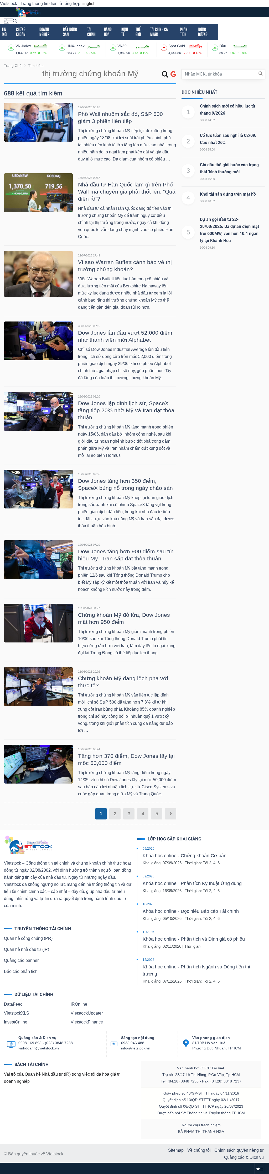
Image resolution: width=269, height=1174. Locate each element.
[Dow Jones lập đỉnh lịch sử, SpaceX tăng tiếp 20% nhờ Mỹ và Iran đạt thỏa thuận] (38, 411)
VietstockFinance (87, 1022)
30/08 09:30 (207, 247)
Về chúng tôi (199, 1150)
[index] (11, 46)
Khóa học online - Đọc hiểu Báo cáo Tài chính (191, 911)
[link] (8, 20)
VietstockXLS (16, 1013)
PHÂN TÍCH (184, 32)
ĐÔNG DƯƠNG (203, 32)
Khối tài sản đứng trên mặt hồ (228, 194)
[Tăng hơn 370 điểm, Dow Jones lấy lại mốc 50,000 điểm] (38, 764)
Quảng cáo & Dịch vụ (244, 1157)
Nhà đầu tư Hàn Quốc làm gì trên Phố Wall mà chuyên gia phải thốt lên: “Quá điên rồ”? (126, 191)
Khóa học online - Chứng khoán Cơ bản (184, 855)
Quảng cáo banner (21, 960)
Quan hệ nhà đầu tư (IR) (26, 949)
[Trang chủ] (28, 844)
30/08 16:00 (207, 178)
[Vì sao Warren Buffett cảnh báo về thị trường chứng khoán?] (38, 273)
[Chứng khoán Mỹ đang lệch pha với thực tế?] (38, 686)
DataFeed (13, 1004)
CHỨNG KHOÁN (20, 32)
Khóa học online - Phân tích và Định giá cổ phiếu (194, 939)
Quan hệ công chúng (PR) (28, 938)
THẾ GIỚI (138, 32)
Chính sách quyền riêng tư (239, 1150)
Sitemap (176, 1150)
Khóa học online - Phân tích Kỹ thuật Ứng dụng (192, 883)
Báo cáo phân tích (21, 971)
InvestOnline (15, 1022)
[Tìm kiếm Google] (173, 74)
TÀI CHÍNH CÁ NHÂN (159, 32)
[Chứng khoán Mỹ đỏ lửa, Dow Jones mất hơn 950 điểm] (38, 622)
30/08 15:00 (207, 149)
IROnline (79, 1004)
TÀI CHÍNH (91, 32)
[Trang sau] (170, 813)
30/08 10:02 (207, 201)
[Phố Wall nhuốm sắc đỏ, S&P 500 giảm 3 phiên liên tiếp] (38, 122)
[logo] (28, 11)
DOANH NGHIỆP (44, 32)
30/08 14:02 (207, 120)
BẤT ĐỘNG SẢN (70, 32)
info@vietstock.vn (135, 1048)
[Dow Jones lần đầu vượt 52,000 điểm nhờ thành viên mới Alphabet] (38, 340)
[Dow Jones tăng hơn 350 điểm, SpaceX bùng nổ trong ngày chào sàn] (38, 488)
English (88, 3)
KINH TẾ (124, 32)
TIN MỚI (4, 32)
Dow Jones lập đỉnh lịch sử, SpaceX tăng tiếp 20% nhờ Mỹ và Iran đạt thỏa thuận (126, 410)
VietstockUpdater (87, 1013)
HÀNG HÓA (108, 32)
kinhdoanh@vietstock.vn (38, 1048)
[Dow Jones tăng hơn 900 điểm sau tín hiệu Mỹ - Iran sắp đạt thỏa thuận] (38, 559)
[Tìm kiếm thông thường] (165, 75)
